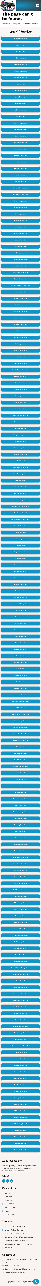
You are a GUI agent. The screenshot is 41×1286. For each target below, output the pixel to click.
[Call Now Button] (36, 1281)
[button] (37, 5)
